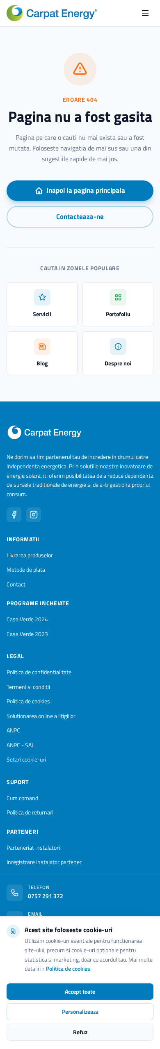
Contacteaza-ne (80, 216)
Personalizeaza (80, 1011)
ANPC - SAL (20, 745)
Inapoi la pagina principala (85, 190)
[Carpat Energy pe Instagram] (33, 514)
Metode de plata (26, 569)
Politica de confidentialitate (39, 672)
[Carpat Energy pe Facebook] (14, 514)
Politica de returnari (30, 812)
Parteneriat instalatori (33, 847)
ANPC (13, 730)
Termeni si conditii (28, 686)
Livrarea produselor (30, 555)
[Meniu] (145, 13)
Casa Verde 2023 (27, 633)
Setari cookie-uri (26, 759)
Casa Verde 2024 (27, 619)
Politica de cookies (28, 701)
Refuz (80, 1032)
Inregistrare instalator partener (44, 861)
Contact (16, 584)
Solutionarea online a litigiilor (41, 715)
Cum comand (22, 798)
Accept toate (80, 991)
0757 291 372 (45, 896)
